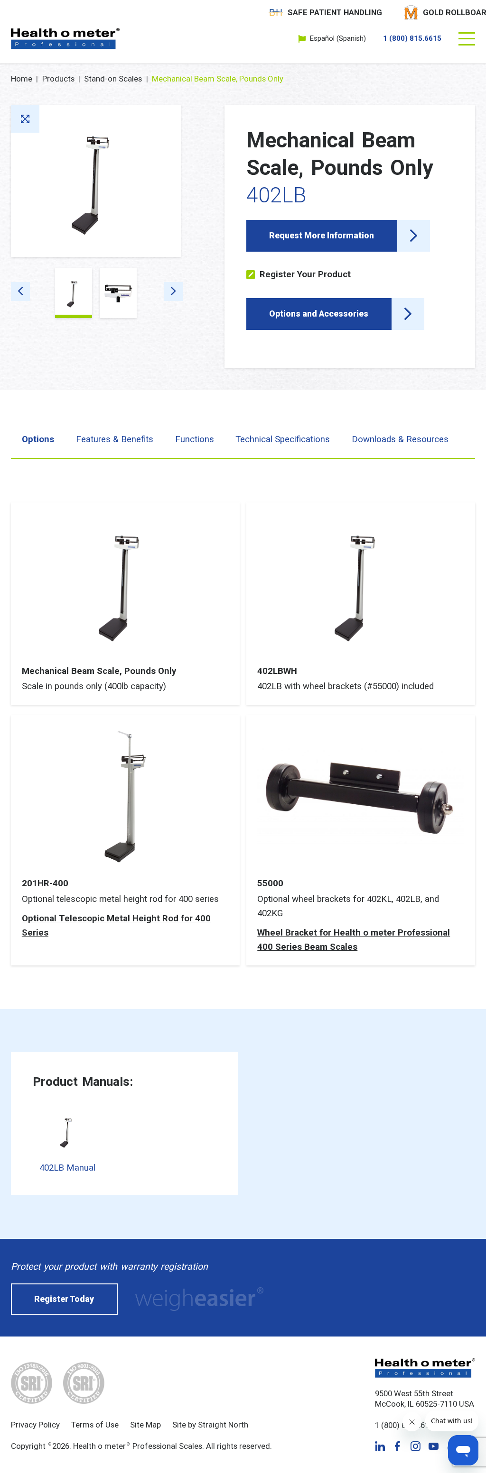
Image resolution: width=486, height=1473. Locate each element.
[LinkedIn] (380, 1446)
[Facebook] (397, 1446)
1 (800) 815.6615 (412, 38)
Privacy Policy (35, 1424)
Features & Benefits (114, 439)
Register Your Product (305, 274)
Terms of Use (95, 1424)
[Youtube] (433, 1446)
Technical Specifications (282, 439)
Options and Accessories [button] (318, 313)
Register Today (64, 1299)
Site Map (145, 1424)
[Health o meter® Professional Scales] (65, 38)
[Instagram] (415, 1446)
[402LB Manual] (68, 1131)
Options (38, 439)
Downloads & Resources (400, 439)
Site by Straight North (210, 1424)
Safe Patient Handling (335, 12)
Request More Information (321, 235)
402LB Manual (67, 1168)
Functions (194, 439)
